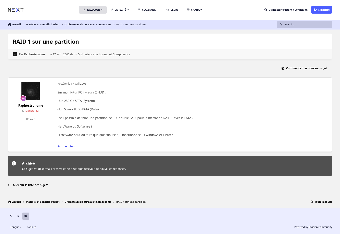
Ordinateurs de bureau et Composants (104, 54)
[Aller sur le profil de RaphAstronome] (15, 54)
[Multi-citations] (58, 146)
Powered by (313, 227)
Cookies (31, 227)
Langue (15, 227)
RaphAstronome (34, 54)
